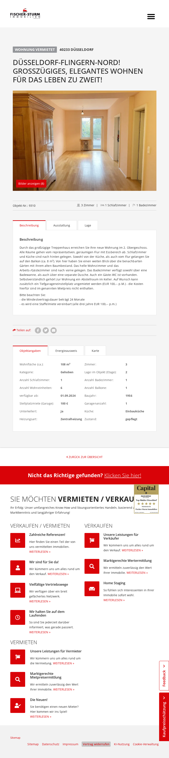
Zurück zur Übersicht (85, 457)
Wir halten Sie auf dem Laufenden (47, 613)
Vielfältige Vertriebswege (48, 584)
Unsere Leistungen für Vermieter (56, 651)
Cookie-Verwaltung (146, 744)
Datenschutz (50, 744)
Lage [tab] (88, 225)
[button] (151, 16)
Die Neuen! (38, 699)
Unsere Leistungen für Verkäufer (120, 536)
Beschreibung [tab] (29, 225)
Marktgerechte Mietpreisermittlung (45, 675)
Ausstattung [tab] (61, 225)
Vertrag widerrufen (96, 744)
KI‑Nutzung (122, 744)
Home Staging (114, 583)
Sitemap (15, 737)
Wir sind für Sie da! (44, 562)
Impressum (70, 744)
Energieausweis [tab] (66, 351)
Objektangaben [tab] (30, 351)
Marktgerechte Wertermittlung (127, 560)
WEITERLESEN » (39, 552)
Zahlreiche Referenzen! (47, 534)
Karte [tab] (95, 351)
